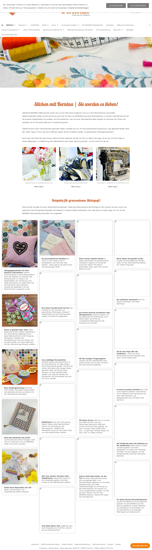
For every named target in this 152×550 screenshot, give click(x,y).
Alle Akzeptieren (138, 5)
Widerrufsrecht (67, 544)
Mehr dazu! (39, 187)
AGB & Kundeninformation (50, 544)
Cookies (118, 544)
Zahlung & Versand (99, 544)
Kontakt (110, 544)
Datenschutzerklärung (82, 544)
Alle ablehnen (116, 5)
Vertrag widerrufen (140, 545)
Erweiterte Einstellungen (78, 8)
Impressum (35, 544)
